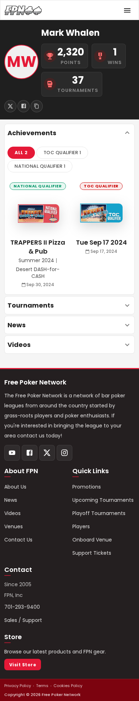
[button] (21, 153)
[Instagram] (64, 453)
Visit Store (22, 665)
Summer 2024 (36, 260)
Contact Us (18, 539)
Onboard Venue (92, 539)
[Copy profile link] (37, 106)
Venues (13, 526)
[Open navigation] (127, 10)
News (10, 500)
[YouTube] (12, 453)
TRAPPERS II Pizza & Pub (37, 247)
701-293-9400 (22, 607)
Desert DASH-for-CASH (38, 273)
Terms (42, 685)
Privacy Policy (17, 685)
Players (81, 526)
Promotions (86, 486)
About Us (15, 486)
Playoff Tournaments (98, 513)
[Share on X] (10, 106)
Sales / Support (23, 620)
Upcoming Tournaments (103, 500)
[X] (47, 453)
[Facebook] (29, 453)
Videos (12, 513)
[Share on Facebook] (23, 106)
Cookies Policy (67, 685)
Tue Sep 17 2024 (101, 242)
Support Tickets (91, 553)
